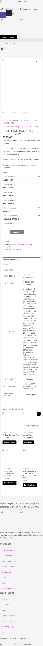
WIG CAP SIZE (8, 211)
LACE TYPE (7, 172)
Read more (28, 442)
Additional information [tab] (12, 259)
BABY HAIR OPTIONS (11, 219)
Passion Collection (9, 567)
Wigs (36, 127)
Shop (4, 577)
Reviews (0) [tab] (7, 264)
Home (5, 120)
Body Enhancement (9, 588)
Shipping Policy (8, 627)
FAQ (3, 610)
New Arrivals (7, 572)
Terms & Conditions (9, 616)
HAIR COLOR (8, 196)
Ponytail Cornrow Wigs (11, 127)
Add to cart (16, 232)
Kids (4, 583)
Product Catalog (14, 120)
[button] (21, 40)
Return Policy (7, 621)
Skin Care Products (9, 550)
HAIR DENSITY (8, 203)
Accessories (7, 556)
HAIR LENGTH (8, 188)
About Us (5, 605)
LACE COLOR (8, 180)
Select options (9, 442)
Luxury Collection (9, 561)
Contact (5, 632)
